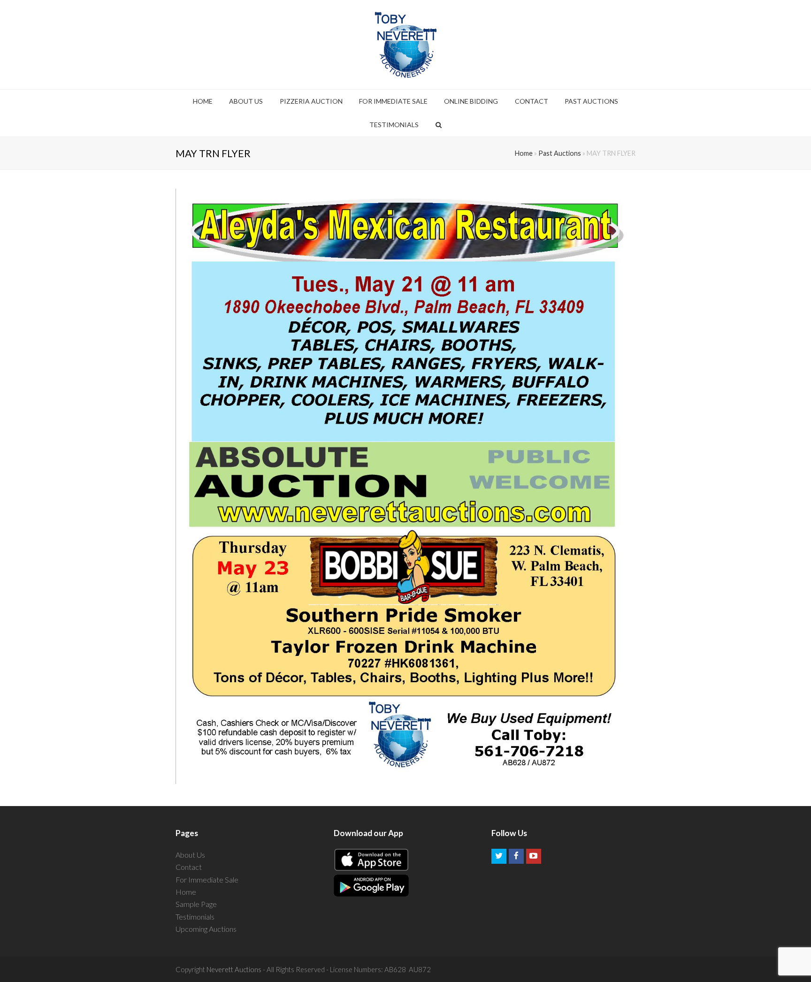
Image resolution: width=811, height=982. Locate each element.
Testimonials (195, 916)
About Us (190, 854)
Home (524, 153)
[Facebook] (516, 856)
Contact (189, 866)
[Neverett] (405, 44)
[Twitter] (498, 856)
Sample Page (196, 903)
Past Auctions (559, 153)
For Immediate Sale (207, 879)
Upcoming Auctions (206, 928)
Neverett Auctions (234, 969)
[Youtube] (533, 856)
